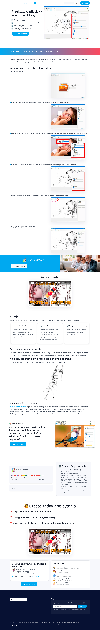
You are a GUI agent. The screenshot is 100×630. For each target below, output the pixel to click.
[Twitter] (14, 625)
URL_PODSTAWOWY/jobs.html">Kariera (69, 624)
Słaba (29, 576)
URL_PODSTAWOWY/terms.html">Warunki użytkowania (67, 622)
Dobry (15, 576)
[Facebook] (10, 625)
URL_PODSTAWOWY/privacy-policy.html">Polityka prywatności (24, 624)
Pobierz (85, 3)
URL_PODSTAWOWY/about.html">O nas (45, 622)
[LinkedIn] (12, 625)
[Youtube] (16, 625)
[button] (77, 3)
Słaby (22, 576)
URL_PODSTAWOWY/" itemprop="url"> (26, 3)
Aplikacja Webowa (69, 3)
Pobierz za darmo (21, 33)
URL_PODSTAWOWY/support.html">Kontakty (49, 624)
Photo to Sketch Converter (18, 407)
